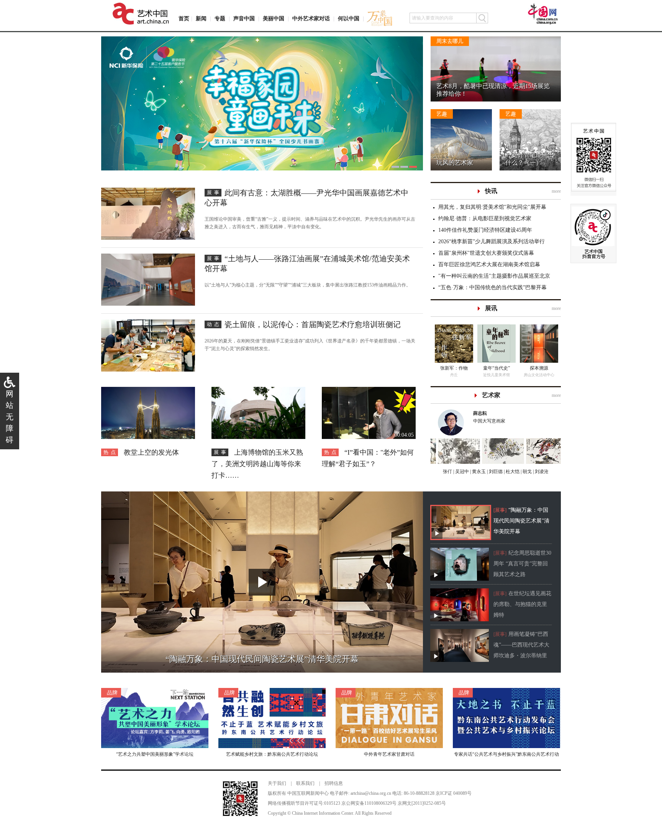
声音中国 (244, 18)
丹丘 (454, 375)
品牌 (112, 693)
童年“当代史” (496, 368)
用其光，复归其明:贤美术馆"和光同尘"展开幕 (492, 207)
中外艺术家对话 (311, 18)
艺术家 (491, 395)
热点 (110, 452)
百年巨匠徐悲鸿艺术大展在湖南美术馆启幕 (489, 264)
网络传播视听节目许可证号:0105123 (304, 803)
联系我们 (305, 783)
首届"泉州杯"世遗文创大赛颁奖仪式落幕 (486, 253)
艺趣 (441, 114)
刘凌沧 (542, 471)
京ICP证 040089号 (454, 793)
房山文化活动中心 (539, 375)
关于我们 (277, 783)
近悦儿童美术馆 (496, 375)
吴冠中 (461, 471)
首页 (184, 18)
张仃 (447, 471)
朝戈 (526, 471)
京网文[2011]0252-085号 (422, 803)
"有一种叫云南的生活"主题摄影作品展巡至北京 (494, 276)
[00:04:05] (369, 390)
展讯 (491, 308)
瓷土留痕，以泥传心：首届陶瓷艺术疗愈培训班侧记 (312, 324)
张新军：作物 (454, 368)
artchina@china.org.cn (371, 793)
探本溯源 (539, 368)
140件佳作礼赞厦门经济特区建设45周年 (485, 230)
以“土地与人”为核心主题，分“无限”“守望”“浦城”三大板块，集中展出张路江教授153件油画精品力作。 (308, 285)
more (556, 191)
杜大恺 (512, 471)
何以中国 (348, 18)
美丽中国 (273, 18)
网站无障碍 (9, 417)
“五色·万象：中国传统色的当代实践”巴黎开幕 (492, 287)
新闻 (201, 18)
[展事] (499, 510)
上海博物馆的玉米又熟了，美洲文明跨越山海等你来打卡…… (257, 464)
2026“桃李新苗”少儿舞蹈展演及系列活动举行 (491, 241)
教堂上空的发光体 (151, 452)
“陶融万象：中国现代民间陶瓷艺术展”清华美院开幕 (521, 520)
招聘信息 (333, 783)
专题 (220, 18)
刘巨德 (495, 471)
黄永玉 (478, 471)
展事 (214, 192)
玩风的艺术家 (454, 162)
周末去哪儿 (449, 41)
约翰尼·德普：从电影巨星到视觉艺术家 (484, 218)
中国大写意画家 (489, 417)
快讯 (491, 191)
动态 (214, 324)
